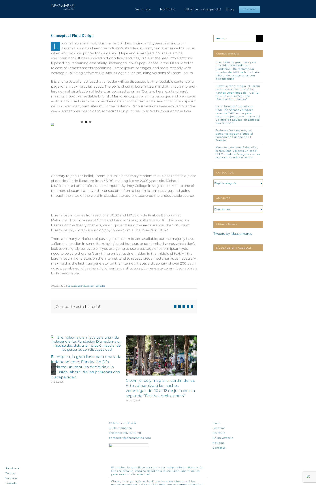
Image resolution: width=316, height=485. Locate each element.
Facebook (12, 468)
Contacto (219, 447)
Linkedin (11, 483)
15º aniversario (222, 437)
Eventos (88, 285)
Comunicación (75, 285)
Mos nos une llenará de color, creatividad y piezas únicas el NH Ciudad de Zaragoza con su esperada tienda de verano (238, 152)
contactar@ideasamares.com (130, 437)
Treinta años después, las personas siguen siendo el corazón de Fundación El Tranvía (234, 135)
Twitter (10, 473)
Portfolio (218, 433)
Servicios (218, 428)
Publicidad (100, 285)
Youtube (11, 478)
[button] (53, 369)
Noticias (218, 442)
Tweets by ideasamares (232, 234)
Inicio (216, 423)
